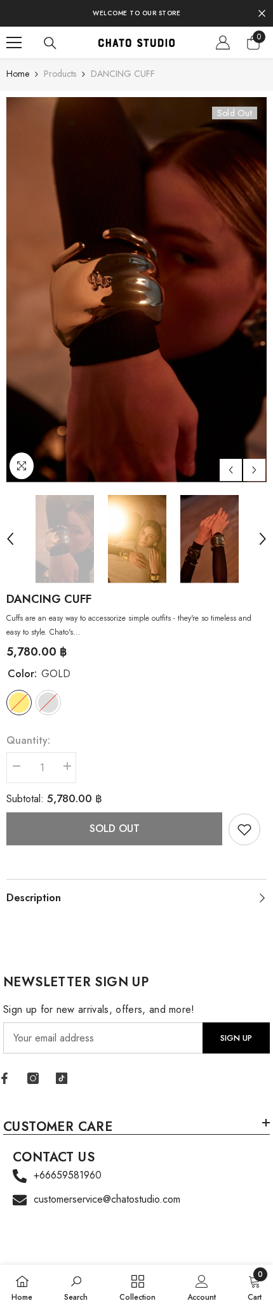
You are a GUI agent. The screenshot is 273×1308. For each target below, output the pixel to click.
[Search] (50, 43)
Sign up (236, 1038)
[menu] (14, 42)
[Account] (223, 43)
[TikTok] (61, 1078)
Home (17, 73)
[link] (244, 829)
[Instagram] (33, 1078)
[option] (136, 289)
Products (60, 73)
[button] (231, 470)
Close (262, 13)
